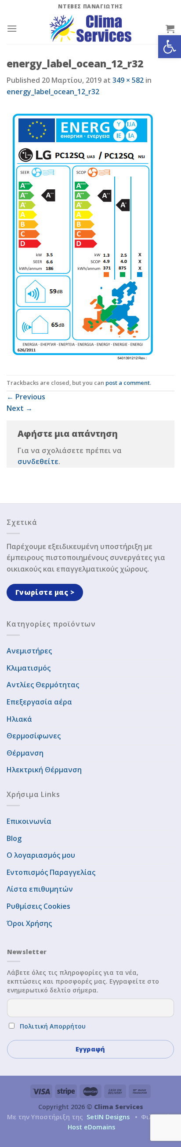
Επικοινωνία (29, 821)
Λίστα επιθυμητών (40, 889)
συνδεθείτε (38, 461)
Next (20, 408)
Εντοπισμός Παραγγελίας (51, 872)
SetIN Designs (108, 1117)
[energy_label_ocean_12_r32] (83, 235)
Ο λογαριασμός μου (41, 855)
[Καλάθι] (170, 28)
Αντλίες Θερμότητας (43, 685)
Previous (26, 397)
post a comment (127, 383)
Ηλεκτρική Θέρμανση (44, 770)
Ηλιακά (19, 719)
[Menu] (12, 28)
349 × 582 (128, 80)
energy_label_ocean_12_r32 (53, 91)
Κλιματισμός (29, 668)
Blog (14, 838)
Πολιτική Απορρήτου (53, 1026)
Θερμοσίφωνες (34, 736)
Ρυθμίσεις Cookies (38, 906)
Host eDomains (91, 1127)
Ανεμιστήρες (29, 651)
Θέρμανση (25, 753)
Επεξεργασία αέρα (39, 702)
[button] (169, 46)
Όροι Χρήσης (29, 923)
